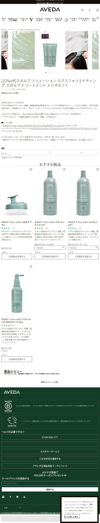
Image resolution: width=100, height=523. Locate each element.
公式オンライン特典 (13, 20)
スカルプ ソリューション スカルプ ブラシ (16, 223)
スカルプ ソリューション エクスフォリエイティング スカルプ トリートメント (34, 125)
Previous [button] (5, 53)
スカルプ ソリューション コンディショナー (83, 223)
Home (3, 30)
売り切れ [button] (50, 518)
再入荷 (31, 20)
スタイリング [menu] (49, 20)
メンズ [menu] (66, 20)
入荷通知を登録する (16, 256)
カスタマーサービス (50, 451)
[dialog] (98, 18)
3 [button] (53, 73)
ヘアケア (11, 30)
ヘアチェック (73, 20)
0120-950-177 (50, 437)
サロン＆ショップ (82, 10)
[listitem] (16, 214)
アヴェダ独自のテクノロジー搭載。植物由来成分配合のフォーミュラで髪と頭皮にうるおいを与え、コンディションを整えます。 (83, 235)
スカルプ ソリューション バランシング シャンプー (49, 223)
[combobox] (50, 248)
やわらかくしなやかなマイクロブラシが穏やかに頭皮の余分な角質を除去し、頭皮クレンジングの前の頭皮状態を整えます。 (16, 235)
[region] (79, 509)
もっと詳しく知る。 (71, 516)
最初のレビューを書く (10, 92)
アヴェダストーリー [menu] (84, 20)
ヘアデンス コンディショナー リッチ (82, 128)
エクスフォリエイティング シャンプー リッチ (49, 128)
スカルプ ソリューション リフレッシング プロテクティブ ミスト (16, 320)
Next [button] (95, 53)
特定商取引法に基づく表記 (51, 513)
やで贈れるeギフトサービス (50, 2)
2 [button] (50, 73)
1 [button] (47, 73)
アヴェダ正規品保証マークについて (50, 465)
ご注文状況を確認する (50, 458)
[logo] (50, 9)
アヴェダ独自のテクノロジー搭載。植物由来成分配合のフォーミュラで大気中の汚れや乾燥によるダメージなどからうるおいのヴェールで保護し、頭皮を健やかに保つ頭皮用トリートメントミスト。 (16, 335)
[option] (23, 50)
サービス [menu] (94, 20)
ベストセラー (24, 20)
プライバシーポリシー (31, 513)
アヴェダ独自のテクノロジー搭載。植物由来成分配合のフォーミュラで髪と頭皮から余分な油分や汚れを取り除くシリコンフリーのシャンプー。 (50, 235)
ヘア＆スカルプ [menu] (39, 20)
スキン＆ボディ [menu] (59, 20)
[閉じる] (91, 504)
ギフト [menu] (4, 20)
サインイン (90, 10)
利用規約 (19, 513)
